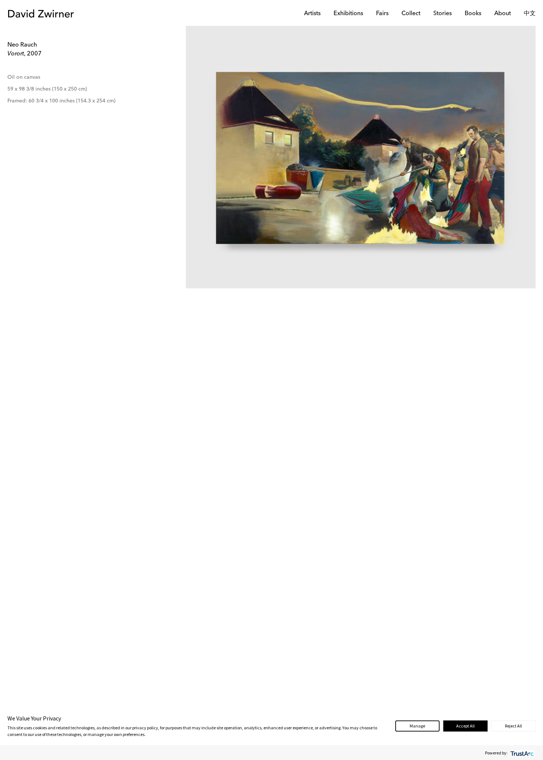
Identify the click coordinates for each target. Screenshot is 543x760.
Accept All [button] (465, 726)
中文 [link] (530, 14)
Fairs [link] (382, 14)
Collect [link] (411, 14)
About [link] (502, 14)
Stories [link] (442, 14)
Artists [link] (312, 14)
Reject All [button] (513, 726)
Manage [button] (417, 726)
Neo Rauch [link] (22, 45)
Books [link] (473, 14)
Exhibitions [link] (348, 14)
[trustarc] (521, 753)
